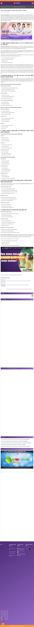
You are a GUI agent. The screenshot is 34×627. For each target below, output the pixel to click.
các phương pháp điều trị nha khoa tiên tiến (26, 18)
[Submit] (32, 296)
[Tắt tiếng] (30, 467)
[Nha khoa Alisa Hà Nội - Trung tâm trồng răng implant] (17, 3)
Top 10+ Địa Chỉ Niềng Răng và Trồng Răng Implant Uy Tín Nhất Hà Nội (12, 441)
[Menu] (1, 3)
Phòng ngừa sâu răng (5, 213)
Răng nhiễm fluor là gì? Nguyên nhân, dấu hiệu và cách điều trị (11, 444)
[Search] (32, 3)
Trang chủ (2, 6)
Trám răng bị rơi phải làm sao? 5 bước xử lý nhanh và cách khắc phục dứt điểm (13, 446)
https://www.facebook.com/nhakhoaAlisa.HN (12, 245)
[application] (17, 460)
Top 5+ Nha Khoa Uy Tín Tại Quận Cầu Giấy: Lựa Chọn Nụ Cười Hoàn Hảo (13, 439)
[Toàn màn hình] (32, 467)
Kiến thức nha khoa (8, 6)
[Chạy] (1, 467)
